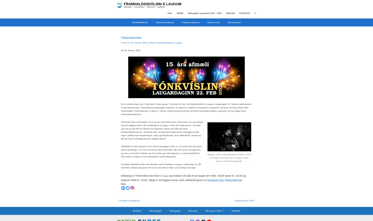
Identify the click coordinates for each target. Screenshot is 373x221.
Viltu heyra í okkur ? (214, 211)
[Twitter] (128, 188)
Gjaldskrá (236, 211)
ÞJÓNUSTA (244, 13)
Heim (170, 13)
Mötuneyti (192, 211)
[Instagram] (132, 188)
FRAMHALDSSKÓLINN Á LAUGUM (152, 4)
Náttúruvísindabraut (165, 22)
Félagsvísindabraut (190, 22)
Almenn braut (213, 22)
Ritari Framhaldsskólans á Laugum (166, 43)
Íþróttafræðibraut (140, 22)
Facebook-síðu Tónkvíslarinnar (224, 180)
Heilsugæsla (175, 211)
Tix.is (166, 175)
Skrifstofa (137, 211)
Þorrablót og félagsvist (128, 200)
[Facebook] (123, 188)
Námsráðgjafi (155, 211)
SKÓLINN (230, 13)
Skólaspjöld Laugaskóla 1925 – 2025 (205, 13)
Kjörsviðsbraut (234, 22)
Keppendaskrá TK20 (245, 200)
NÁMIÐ (180, 13)
